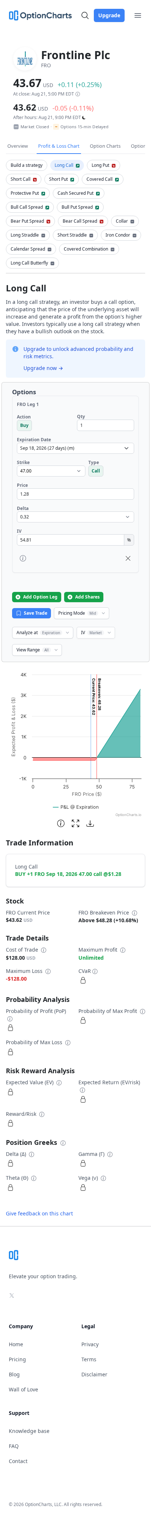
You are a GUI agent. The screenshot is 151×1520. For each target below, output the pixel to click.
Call (96, 471)
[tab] (26, 165)
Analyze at (38, 632)
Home (16, 1344)
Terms (88, 1359)
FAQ (14, 1445)
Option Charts (105, 146)
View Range (32, 650)
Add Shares (87, 597)
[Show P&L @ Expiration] (76, 807)
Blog (14, 1374)
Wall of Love (23, 1389)
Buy (24, 425)
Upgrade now (43, 367)
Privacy (90, 1344)
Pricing (17, 1359)
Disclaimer (94, 1374)
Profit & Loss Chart (59, 146)
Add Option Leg (40, 597)
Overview (17, 146)
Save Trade (35, 613)
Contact (18, 1461)
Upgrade (109, 15)
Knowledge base (29, 1430)
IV (91, 632)
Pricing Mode (77, 613)
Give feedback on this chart (39, 1213)
